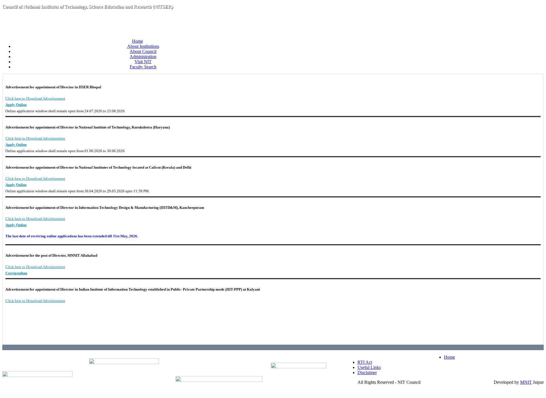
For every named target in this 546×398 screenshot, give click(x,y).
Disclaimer (367, 372)
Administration (143, 56)
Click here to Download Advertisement (35, 98)
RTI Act (364, 362)
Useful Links (369, 367)
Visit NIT (143, 61)
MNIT (526, 382)
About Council (143, 51)
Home (137, 41)
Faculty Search (143, 66)
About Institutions (143, 46)
